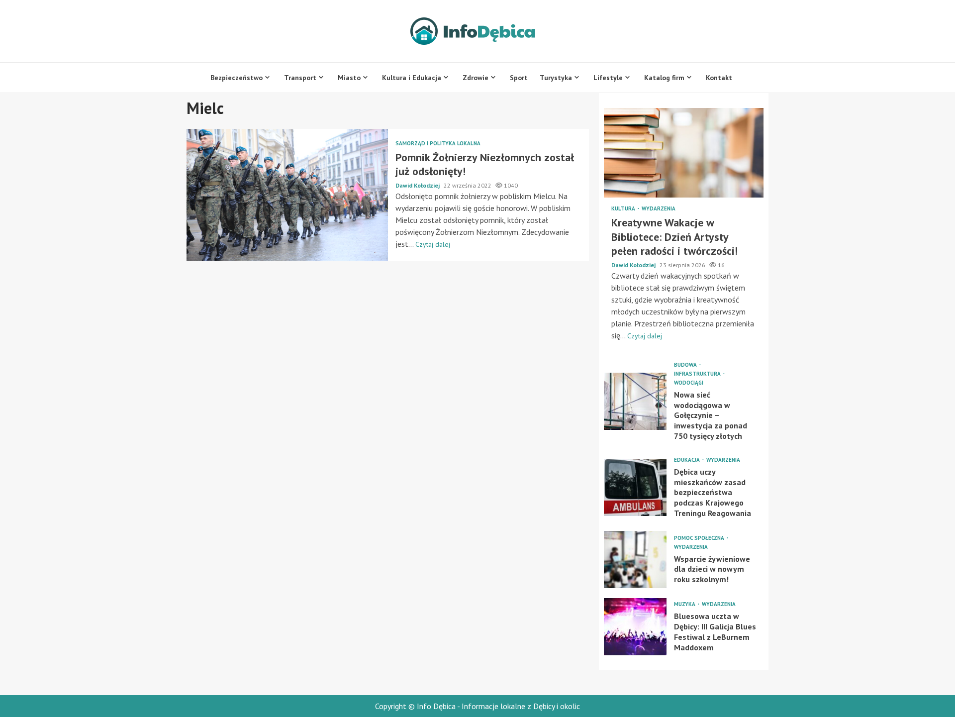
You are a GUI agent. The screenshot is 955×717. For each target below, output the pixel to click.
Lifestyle (608, 77)
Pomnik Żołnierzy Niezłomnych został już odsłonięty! (287, 195)
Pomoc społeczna (700, 538)
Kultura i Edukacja (411, 77)
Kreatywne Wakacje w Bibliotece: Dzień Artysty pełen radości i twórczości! (684, 153)
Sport (519, 77)
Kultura (624, 208)
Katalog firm (664, 77)
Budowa (686, 365)
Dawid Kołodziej (418, 185)
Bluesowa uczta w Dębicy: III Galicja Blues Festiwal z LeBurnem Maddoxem (635, 626)
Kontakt (719, 77)
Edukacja (687, 460)
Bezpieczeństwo (236, 77)
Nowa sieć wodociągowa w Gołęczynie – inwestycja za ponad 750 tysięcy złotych (635, 401)
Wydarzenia (658, 208)
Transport (300, 77)
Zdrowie (475, 77)
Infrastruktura (698, 374)
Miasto (349, 77)
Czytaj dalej (432, 244)
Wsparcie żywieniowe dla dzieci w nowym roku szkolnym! (635, 559)
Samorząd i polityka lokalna (437, 143)
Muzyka (685, 604)
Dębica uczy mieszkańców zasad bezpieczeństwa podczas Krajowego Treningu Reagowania (635, 487)
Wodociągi (688, 383)
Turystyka (556, 77)
